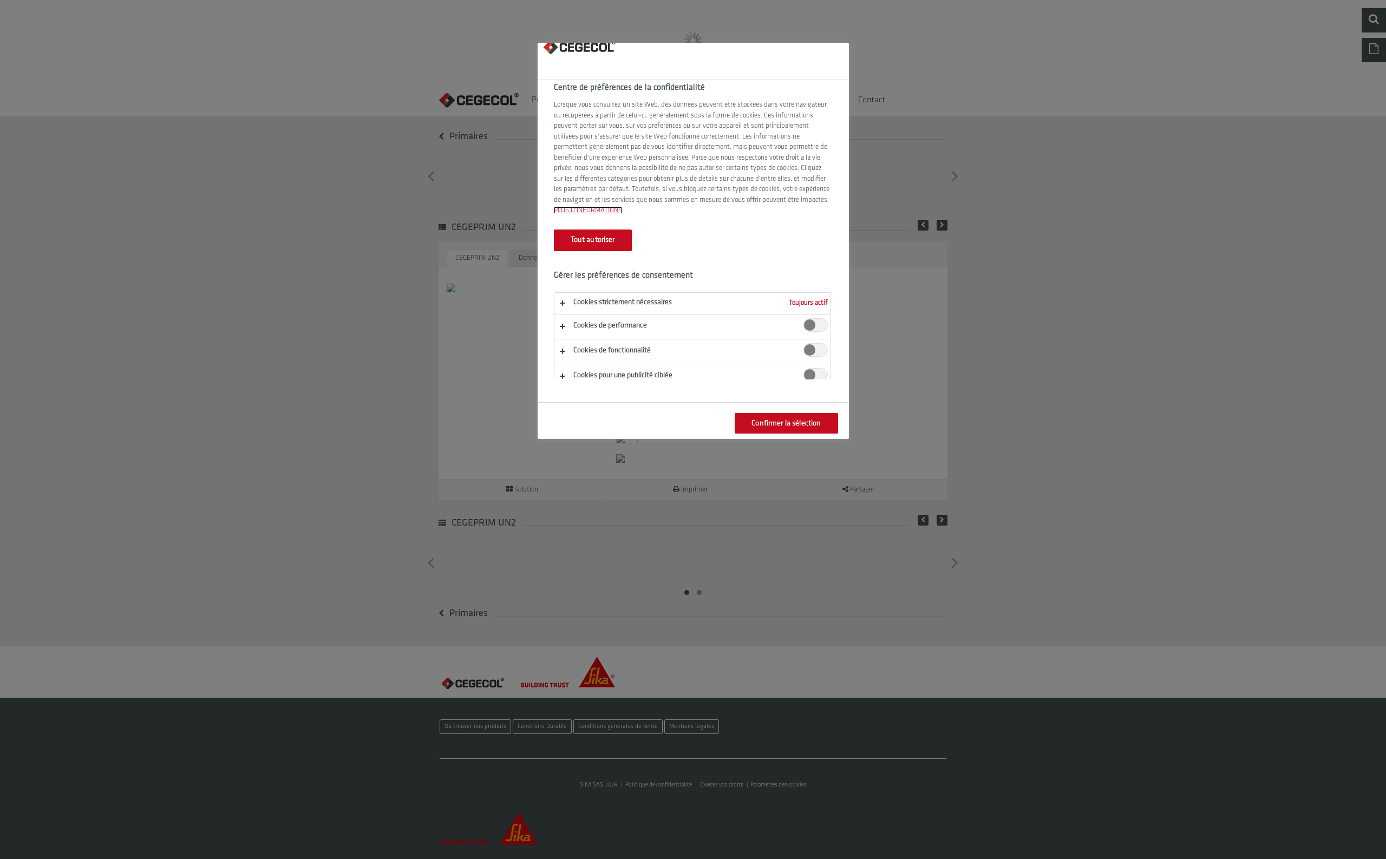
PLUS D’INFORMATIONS (588, 210)
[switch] (815, 325)
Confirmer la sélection (786, 423)
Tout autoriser (593, 240)
